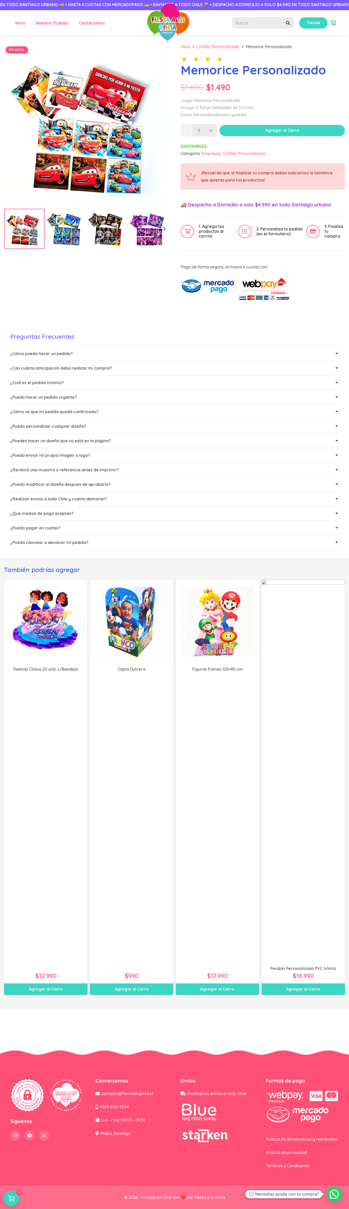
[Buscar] (288, 23)
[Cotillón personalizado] (168, 23)
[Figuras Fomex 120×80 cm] (217, 621)
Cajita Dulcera (131, 669)
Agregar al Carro (282, 130)
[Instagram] (15, 1135)
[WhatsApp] (44, 1135)
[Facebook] (30, 1135)
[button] (160, 52)
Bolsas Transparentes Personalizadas (80, 1187)
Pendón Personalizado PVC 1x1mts (303, 968)
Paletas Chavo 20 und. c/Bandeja (46, 669)
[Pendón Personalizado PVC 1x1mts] (303, 771)
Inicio (185, 46)
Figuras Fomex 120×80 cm (217, 669)
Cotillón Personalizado (217, 46)
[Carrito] (333, 23)
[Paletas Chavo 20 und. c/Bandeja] (45, 621)
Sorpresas (211, 153)
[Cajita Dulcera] (131, 621)
